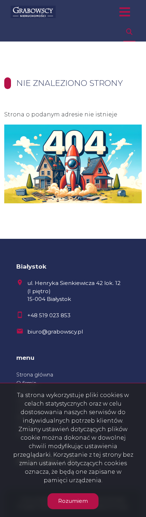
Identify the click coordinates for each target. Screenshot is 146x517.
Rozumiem (73, 500)
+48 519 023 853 (49, 315)
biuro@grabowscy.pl (55, 331)
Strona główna (34, 375)
